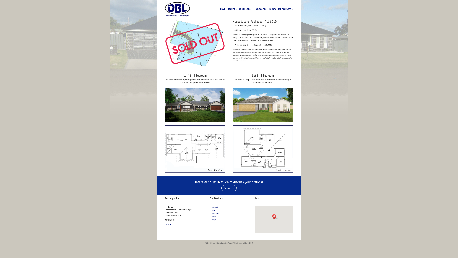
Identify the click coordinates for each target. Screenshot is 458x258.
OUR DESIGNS (244, 9)
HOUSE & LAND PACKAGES (280, 9)
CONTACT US (260, 9)
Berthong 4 (215, 213)
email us (169, 225)
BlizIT (251, 243)
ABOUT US (232, 9)
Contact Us (229, 188)
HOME (222, 9)
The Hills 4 (215, 217)
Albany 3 (214, 210)
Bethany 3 (215, 207)
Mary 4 (214, 220)
